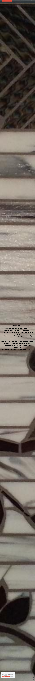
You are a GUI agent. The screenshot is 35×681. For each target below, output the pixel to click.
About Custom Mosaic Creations (6, 0)
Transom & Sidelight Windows (28, 0)
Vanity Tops (22, 0)
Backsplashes (18, 0)
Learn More (5, 675)
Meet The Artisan (19, 2)
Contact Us (13, 0)
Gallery (15, 2)
